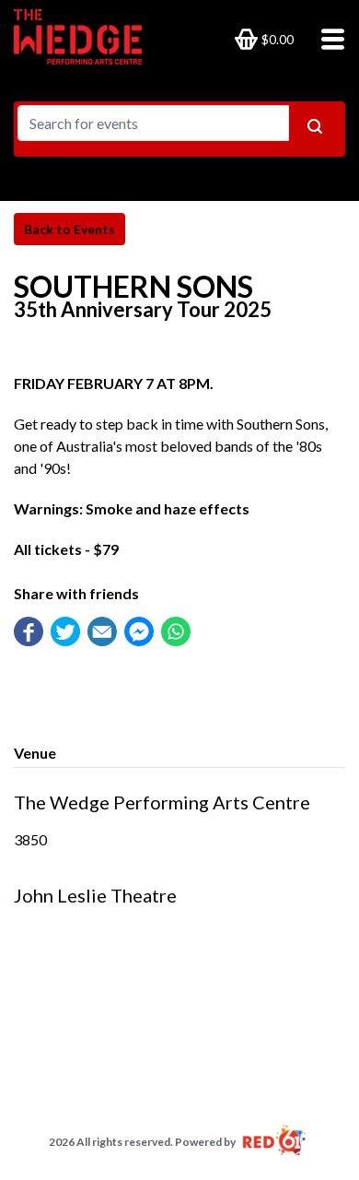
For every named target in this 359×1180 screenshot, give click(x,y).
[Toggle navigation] (327, 38)
